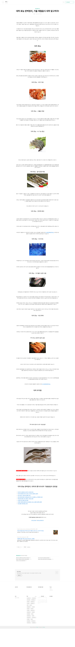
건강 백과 (19, 571)
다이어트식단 (34, 598)
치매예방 (28, 610)
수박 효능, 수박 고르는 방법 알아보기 (20, 560)
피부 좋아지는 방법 (34, 617)
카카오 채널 (33, 520)
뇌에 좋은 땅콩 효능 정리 (23, 503)
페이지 (42, 520)
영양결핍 (28, 608)
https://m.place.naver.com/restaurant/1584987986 (26, 529)
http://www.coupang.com (21, 537)
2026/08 (42, 596)
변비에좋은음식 (33, 603)
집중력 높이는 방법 (33, 610)
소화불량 (28, 619)
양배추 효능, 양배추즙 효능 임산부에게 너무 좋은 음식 (22, 557)
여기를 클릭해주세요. (50, 232)
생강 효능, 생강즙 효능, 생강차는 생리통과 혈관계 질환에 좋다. (23, 559)
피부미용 (32, 608)
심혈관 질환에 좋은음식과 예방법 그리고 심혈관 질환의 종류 (30, 502)
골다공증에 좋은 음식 (29, 612)
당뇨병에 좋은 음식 (29, 617)
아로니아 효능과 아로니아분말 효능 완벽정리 (43, 557)
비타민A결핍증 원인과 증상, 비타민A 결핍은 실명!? (28, 493)
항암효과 (33, 612)
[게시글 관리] (21, 547)
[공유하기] (20, 547)
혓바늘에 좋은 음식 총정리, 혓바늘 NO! (25, 498)
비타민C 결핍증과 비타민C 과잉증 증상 (25, 492)
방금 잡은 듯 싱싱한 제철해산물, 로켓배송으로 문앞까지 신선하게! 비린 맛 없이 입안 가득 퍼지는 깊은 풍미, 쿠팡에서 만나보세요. (37, 541)
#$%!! (6, 1)
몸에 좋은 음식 (37, 8)
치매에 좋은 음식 (29, 622)
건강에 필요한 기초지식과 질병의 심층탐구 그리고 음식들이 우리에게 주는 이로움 (29, 573)
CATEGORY (68, 2)
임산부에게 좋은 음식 (29, 598)
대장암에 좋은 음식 (29, 615)
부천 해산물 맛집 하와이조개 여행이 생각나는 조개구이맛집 (30, 530)
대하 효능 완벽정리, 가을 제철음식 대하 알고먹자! (37, 11)
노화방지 (28, 603)
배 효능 (31, 605)
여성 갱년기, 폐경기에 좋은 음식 (24, 495)
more (35, 596)
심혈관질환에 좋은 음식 (33, 601)
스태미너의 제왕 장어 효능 (23, 500)
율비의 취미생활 (17, 597)
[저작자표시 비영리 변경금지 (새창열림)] (28, 547)
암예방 (32, 619)
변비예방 (28, 601)
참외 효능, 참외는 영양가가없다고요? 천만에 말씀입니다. (45, 559)
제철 (27, 605)
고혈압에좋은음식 (34, 622)
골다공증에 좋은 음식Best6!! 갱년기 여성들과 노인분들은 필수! (30, 497)
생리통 (33, 615)
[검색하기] (64, 2)
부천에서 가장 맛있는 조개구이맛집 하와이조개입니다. (28, 532)
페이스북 (39, 520)
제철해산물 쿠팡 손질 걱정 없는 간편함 (25, 538)
